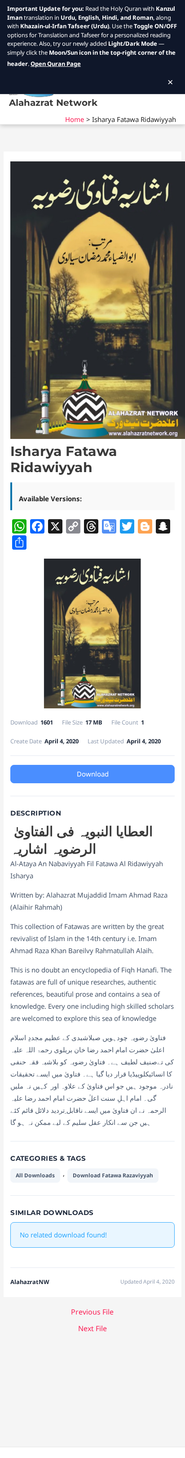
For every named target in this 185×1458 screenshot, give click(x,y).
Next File (92, 1328)
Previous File (92, 1311)
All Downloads (35, 1175)
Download (93, 773)
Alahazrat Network (53, 102)
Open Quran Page (56, 64)
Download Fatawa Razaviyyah (113, 1175)
